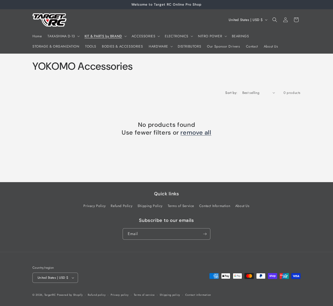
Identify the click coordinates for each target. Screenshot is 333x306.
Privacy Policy (94, 205)
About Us (242, 205)
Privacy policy (120, 295)
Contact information (198, 295)
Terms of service (144, 295)
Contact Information (214, 205)
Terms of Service (181, 205)
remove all (195, 133)
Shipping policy (170, 295)
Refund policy (97, 295)
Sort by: (231, 92)
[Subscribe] (204, 234)
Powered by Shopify (70, 295)
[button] (63, 36)
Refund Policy (121, 205)
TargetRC (50, 295)
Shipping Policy (150, 205)
